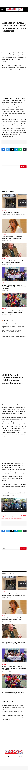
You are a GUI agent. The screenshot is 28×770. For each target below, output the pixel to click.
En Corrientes (8, 320)
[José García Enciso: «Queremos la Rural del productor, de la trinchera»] (14, 250)
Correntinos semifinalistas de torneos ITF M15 (13, 334)
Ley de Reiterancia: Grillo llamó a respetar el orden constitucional (12, 237)
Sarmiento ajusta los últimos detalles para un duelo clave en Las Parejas (13, 311)
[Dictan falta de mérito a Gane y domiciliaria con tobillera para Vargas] (14, 201)
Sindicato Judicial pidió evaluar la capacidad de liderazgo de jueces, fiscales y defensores (14, 286)
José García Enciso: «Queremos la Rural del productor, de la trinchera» (13, 261)
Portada (3, 14)
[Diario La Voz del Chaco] (15, 9)
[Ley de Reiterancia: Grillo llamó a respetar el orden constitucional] (14, 226)
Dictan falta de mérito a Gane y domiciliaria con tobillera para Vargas (13, 213)
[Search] (26, 9)
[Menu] (2, 9)
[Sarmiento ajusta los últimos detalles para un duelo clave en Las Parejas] (14, 300)
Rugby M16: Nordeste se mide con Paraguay (13, 323)
